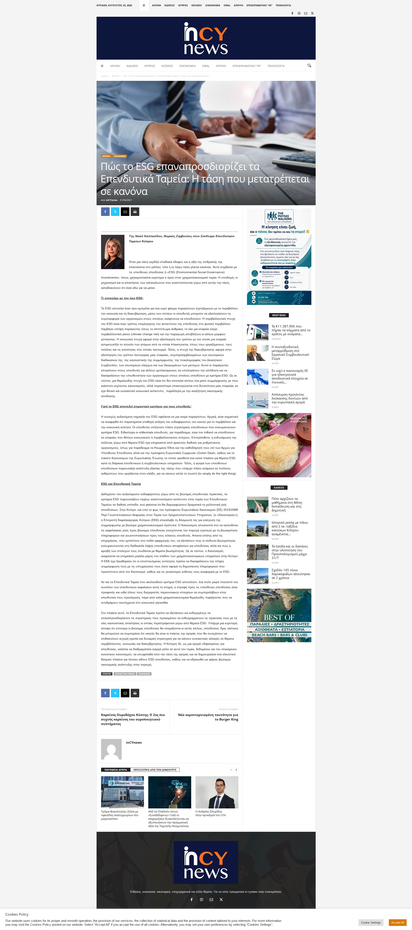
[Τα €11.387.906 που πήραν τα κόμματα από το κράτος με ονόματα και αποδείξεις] (257, 332)
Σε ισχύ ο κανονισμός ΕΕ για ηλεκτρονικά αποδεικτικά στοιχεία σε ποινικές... (290, 376)
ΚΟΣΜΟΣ (196, 5)
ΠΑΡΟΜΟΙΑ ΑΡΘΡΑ (116, 769)
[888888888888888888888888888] (279, 256)
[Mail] (305, 14)
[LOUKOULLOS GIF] (279, 445)
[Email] (125, 211)
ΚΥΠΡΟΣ (183, 5)
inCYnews (111, 200)
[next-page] (236, 770)
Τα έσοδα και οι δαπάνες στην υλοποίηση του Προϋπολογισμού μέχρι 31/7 (290, 552)
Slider (275, 363)
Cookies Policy (40, 924)
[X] (312, 14)
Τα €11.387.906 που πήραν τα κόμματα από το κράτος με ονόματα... (291, 330)
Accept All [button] (397, 922)
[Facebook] (292, 14)
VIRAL (227, 5)
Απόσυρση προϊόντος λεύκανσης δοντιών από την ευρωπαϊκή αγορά (290, 398)
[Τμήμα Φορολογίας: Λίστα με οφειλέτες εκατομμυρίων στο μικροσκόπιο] (122, 792)
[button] (309, 66)
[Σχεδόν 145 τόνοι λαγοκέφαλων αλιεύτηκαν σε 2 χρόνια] (257, 576)
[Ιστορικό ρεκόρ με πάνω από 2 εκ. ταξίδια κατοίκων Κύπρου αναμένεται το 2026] (257, 528)
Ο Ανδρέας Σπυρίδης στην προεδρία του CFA (210, 813)
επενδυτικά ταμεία (125, 673)
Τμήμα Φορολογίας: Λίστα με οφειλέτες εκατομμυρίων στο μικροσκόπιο (119, 815)
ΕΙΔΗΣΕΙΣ (169, 5)
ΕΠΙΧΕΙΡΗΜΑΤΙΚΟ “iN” (259, 5)
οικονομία (144, 673)
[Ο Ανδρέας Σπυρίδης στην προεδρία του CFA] (216, 792)
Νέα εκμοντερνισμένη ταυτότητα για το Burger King (208, 717)
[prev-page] (231, 770)
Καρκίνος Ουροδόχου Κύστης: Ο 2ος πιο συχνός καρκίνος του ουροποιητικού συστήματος (133, 719)
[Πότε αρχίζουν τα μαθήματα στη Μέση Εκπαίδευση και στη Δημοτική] (257, 505)
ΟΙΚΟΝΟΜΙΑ (212, 5)
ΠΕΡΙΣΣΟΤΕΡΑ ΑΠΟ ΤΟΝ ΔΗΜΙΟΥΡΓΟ (154, 769)
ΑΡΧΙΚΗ (156, 5)
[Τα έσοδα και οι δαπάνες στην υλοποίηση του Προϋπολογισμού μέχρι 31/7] (257, 552)
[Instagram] (299, 14)
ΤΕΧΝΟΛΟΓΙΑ (283, 5)
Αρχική (104, 75)
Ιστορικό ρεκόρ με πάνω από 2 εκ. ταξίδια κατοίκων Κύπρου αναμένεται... (290, 528)
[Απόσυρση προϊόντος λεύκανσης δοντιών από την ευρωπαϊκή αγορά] (257, 400)
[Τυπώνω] (135, 211)
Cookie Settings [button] (371, 922)
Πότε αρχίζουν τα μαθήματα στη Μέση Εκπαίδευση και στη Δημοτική (287, 504)
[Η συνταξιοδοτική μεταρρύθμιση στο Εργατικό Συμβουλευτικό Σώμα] (257, 353)
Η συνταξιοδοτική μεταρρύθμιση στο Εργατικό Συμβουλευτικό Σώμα (290, 352)
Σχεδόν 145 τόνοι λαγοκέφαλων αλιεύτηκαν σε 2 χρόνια (291, 574)
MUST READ (279, 315)
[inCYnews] (206, 38)
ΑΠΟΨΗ (238, 5)
